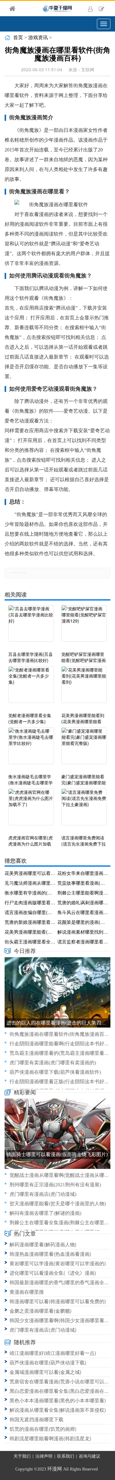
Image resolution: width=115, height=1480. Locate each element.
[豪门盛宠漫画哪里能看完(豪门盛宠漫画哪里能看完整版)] (84, 748)
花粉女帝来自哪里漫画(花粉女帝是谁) (82, 873)
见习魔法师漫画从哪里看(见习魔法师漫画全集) (30, 882)
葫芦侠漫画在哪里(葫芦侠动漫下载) (48, 1362)
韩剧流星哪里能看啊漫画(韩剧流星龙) (50, 1438)
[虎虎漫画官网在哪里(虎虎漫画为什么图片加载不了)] (31, 810)
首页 (18, 37)
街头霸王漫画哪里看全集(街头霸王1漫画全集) (30, 941)
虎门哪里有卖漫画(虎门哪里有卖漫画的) (53, 1062)
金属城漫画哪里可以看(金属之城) (45, 1371)
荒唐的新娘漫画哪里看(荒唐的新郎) (30, 922)
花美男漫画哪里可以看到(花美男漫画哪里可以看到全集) (30, 873)
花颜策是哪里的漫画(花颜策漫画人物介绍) (82, 922)
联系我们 (65, 1456)
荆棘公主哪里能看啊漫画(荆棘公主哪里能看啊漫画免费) (82, 892)
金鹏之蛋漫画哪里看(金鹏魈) (40, 1310)
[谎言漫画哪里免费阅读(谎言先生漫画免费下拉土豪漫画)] (84, 810)
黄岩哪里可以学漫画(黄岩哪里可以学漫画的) (58, 1263)
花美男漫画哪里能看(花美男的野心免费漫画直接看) (30, 931)
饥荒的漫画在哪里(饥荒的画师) (43, 1428)
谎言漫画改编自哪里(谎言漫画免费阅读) (30, 912)
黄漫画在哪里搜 (27, 1291)
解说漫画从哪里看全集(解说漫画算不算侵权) (58, 1409)
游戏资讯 (38, 37)
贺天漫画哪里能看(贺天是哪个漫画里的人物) (58, 1203)
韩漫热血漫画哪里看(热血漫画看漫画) (50, 1253)
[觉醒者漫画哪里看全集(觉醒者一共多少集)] (31, 687)
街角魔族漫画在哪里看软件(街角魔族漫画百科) (60, 1034)
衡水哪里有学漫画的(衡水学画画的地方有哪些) (30, 892)
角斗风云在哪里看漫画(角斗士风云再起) (82, 912)
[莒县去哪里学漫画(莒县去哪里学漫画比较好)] (31, 626)
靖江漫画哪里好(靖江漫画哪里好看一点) (53, 1352)
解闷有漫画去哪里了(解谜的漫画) (45, 1213)
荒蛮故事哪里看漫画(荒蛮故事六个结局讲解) (82, 882)
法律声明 (43, 1456)
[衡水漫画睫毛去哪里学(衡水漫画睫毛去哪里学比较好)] (31, 748)
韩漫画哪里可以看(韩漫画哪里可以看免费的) (58, 1301)
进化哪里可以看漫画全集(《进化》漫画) (53, 1272)
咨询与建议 (89, 1456)
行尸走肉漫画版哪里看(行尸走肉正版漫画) (30, 902)
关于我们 (22, 1456)
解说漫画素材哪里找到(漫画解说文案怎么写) (82, 931)
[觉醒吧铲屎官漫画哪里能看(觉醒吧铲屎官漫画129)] (84, 626)
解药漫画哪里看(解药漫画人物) (43, 1244)
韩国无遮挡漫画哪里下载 (36, 1419)
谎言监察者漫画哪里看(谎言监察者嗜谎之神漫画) (82, 941)
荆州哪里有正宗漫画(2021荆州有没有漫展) (55, 1184)
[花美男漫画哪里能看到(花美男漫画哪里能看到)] (84, 687)
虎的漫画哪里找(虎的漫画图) (40, 1165)
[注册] (101, 8)
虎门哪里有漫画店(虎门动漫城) (43, 1194)
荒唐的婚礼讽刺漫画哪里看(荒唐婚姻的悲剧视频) (82, 902)
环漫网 (54, 1468)
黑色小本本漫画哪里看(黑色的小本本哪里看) (58, 1400)
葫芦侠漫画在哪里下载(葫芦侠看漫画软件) (55, 1072)
